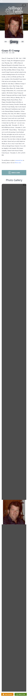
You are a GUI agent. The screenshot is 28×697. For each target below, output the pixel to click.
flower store (18, 162)
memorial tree (19, 160)
